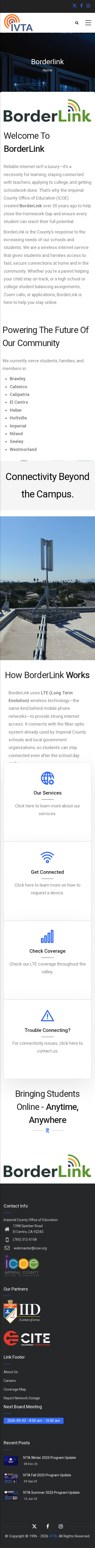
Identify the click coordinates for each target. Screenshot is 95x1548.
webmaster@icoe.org (30, 1248)
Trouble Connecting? (47, 1030)
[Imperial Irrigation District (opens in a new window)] (22, 1303)
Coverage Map (15, 1389)
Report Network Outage (22, 1398)
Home (47, 70)
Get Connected (47, 872)
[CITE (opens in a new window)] (28, 1334)
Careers (10, 1381)
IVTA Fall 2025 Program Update (47, 1475)
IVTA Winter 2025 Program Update (49, 1458)
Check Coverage (47, 951)
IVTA (53, 1536)
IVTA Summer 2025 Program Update (51, 1492)
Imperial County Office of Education (31, 1220)
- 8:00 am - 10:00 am (33, 1420)
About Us (11, 1372)
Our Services (48, 793)
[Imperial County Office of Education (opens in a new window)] (22, 1257)
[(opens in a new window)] (75, 6)
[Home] (18, 22)
